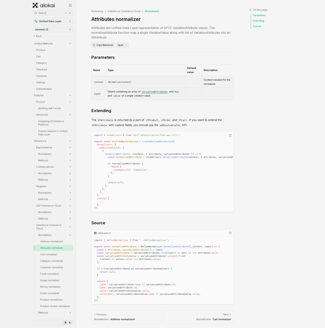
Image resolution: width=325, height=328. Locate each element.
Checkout (41, 69)
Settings (40, 82)
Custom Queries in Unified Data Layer (52, 133)
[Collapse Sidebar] (70, 5)
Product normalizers (51, 299)
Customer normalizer (51, 267)
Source (98, 222)
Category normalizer (51, 260)
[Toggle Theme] (67, 322)
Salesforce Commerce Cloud (48, 227)
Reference (40, 140)
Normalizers (45, 153)
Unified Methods (43, 43)
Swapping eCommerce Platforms (51, 123)
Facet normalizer (49, 273)
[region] (162, 171)
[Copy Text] (230, 135)
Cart (38, 56)
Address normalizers (51, 241)
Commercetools (45, 166)
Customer (41, 75)
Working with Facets (49, 108)
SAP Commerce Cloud (48, 205)
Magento (41, 186)
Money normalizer (50, 286)
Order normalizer (49, 293)
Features (39, 95)
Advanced (42, 114)
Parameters (103, 57)
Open (120, 45)
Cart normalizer (48, 254)
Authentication (44, 88)
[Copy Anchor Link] (117, 57)
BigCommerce (44, 147)
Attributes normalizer (51, 247)
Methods (43, 160)
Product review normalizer (55, 306)
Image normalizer (50, 280)
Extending (101, 110)
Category (41, 62)
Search (54, 12)
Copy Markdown (105, 45)
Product (40, 50)
